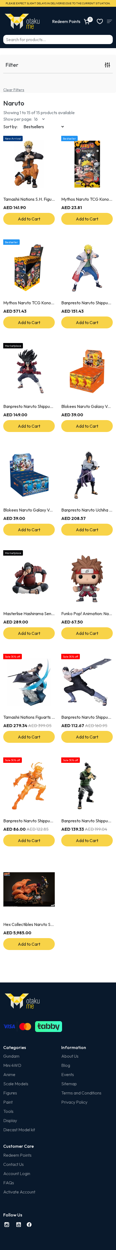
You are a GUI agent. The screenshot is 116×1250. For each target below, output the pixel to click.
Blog (65, 1065)
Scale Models (15, 1083)
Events (67, 1074)
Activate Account (19, 1192)
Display (10, 1120)
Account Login (16, 1173)
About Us (70, 1056)
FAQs (8, 1182)
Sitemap (69, 1083)
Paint (8, 1102)
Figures (10, 1093)
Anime (9, 1074)
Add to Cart (29, 219)
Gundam (11, 1056)
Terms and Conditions (81, 1093)
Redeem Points (17, 1155)
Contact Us (13, 1164)
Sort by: (10, 126)
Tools (8, 1111)
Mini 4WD (12, 1065)
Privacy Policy (74, 1102)
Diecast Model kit (19, 1129)
